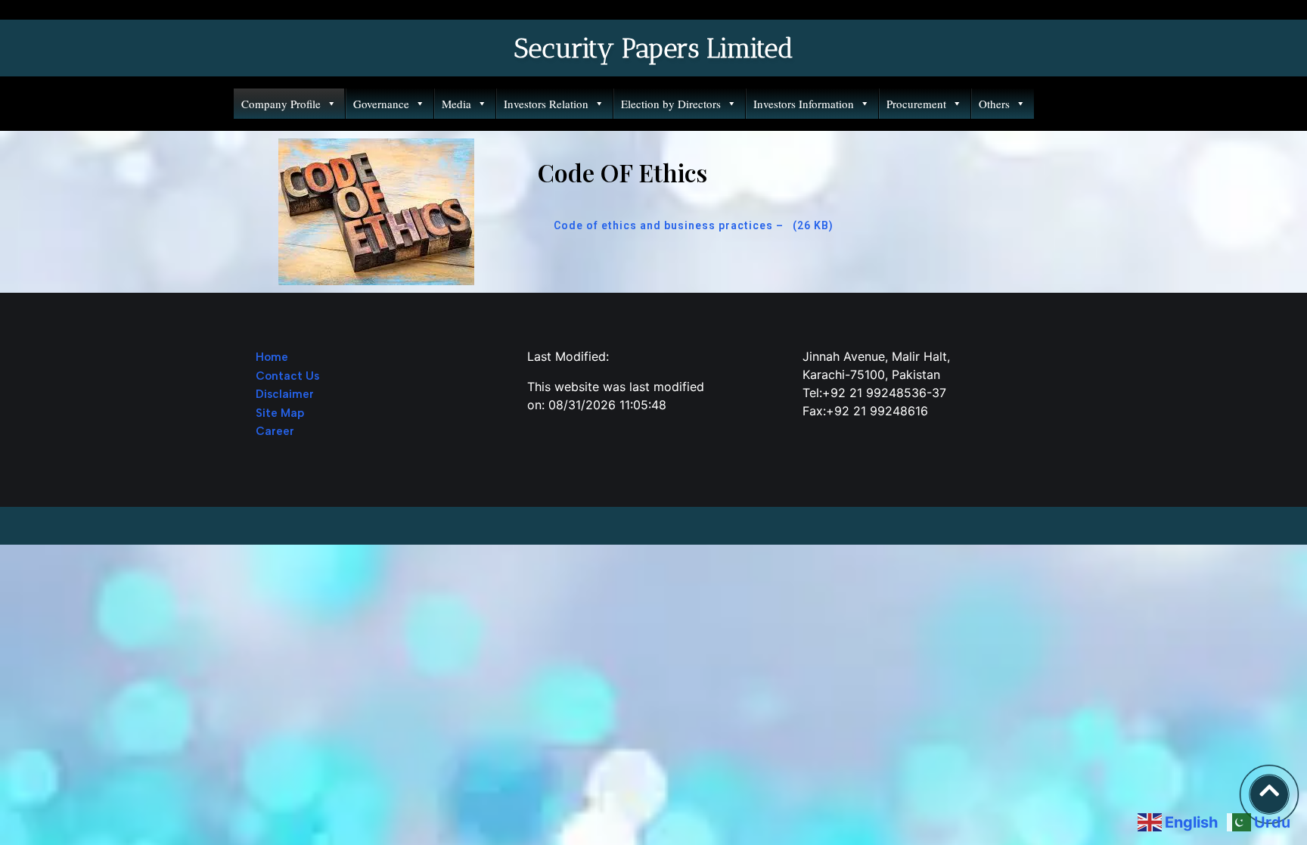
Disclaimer (285, 394)
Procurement (916, 103)
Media (456, 103)
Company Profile (281, 103)
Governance (381, 103)
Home (272, 357)
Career (275, 431)
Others (994, 103)
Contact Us (287, 376)
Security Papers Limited (653, 48)
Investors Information (803, 103)
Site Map (280, 413)
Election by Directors (671, 103)
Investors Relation (546, 103)
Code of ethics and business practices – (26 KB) (694, 225)
